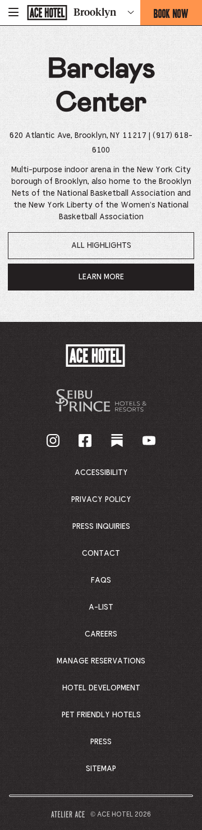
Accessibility (101, 473)
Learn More (107, 281)
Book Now (178, 15)
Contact (101, 553)
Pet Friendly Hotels (101, 715)
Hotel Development (101, 688)
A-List (101, 607)
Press (101, 742)
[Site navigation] (13, 12)
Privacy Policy (101, 500)
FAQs (101, 580)
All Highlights (101, 246)
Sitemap (101, 769)
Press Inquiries (101, 527)
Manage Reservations (101, 661)
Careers (101, 634)
